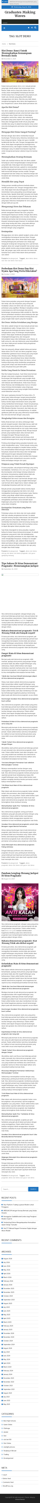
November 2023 (8, 1382)
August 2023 (7, 1393)
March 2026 (7, 1277)
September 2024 (9, 1344)
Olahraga (7, 1428)
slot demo (11, 260)
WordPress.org (8, 1486)
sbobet (6, 1432)
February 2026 (8, 1281)
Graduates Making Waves (20, 14)
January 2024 (7, 1374)
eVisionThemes (20, 1499)
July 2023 (6, 1397)
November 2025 (8, 1292)
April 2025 (6, 1318)
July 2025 (6, 1307)
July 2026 (6, 1262)
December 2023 (8, 1378)
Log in (5, 1475)
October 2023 (8, 1385)
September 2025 (9, 1300)
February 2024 (8, 1370)
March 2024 (7, 1367)
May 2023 (6, 1404)
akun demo (29, 258)
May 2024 (6, 1359)
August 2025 (7, 1303)
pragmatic (22, 620)
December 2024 (8, 1333)
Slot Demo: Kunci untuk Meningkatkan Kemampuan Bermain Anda (17, 53)
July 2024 (6, 1352)
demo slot (21, 86)
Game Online (8, 1424)
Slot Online (7, 1443)
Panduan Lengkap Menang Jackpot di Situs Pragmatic (20, 874)
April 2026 (6, 1273)
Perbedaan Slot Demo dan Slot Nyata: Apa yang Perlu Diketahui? (19, 269)
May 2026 (6, 1270)
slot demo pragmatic (21, 553)
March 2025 (7, 1322)
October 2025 (8, 1296)
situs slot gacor (24, 470)
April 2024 (6, 1363)
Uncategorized (13, 258)
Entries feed (7, 1478)
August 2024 (7, 1348)
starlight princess (9, 1447)
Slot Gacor (18, 260)
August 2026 (7, 1258)
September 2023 (8, 1389)
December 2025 (8, 1288)
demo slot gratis (10, 930)
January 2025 (7, 1329)
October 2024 (8, 1341)
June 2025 (6, 1311)
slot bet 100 (7, 1439)
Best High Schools (10, 1421)
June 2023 (6, 1400)
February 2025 (8, 1326)
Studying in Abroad (10, 1451)
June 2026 (6, 1266)
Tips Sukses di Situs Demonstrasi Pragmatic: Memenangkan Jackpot (20, 564)
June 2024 (6, 1356)
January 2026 (7, 1285)
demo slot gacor (21, 865)
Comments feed (8, 1482)
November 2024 (8, 1337)
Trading (6, 1454)
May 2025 (6, 1314)
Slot (6, 260)
